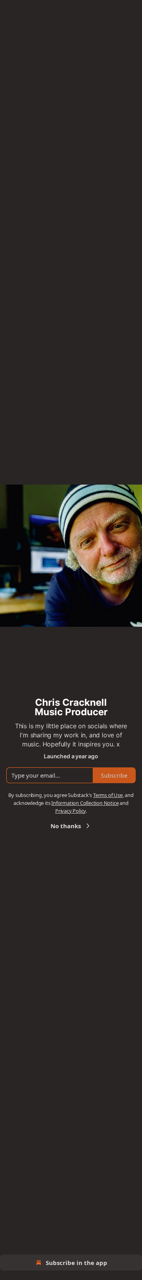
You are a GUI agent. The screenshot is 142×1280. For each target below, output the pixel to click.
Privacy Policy (70, 810)
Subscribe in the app (76, 1263)
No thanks (65, 826)
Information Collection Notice (84, 802)
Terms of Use (108, 795)
